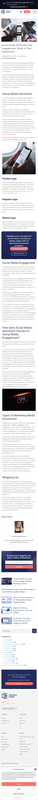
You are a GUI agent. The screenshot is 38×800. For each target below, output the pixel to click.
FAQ (20, 725)
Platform (8, 655)
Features (21, 723)
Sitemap (3, 749)
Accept (19, 784)
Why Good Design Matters (14, 665)
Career (7, 640)
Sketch (21, 754)
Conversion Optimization (13, 644)
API (20, 728)
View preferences (19, 794)
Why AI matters (10, 663)
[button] (35, 769)
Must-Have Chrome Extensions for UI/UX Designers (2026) (21, 620)
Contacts (3, 718)
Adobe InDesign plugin (24, 749)
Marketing (21, 56)
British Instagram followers (13, 315)
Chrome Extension (23, 746)
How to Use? (22, 720)
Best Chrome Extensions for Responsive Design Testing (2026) (23, 600)
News (7, 652)
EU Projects (4, 723)
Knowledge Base (5, 744)
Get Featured (4, 747)
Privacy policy (18, 797)
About (20, 718)
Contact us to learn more (17, 7)
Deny (19, 789)
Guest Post (9, 648)
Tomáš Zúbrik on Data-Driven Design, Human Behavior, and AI (22, 581)
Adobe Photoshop (23, 751)
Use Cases (8, 661)
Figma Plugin (22, 741)
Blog (2, 737)
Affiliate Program (5, 720)
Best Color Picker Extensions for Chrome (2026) (22, 610)
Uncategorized (10, 659)
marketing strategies (9, 134)
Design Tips (9, 646)
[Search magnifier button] (34, 631)
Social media (11, 100)
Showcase (8, 657)
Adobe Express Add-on (26, 744)
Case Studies (9, 642)
